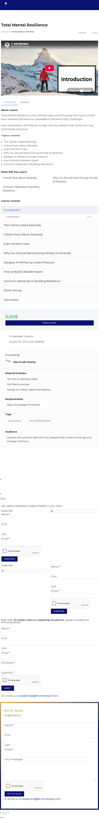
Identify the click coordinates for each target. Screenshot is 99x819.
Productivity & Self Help (23, 32)
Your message (13, 759)
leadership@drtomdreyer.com (39, 695)
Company (8, 662)
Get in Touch (14, 794)
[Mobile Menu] (92, 5)
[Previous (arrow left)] (1, 817)
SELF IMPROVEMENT (40, 421)
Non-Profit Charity (25, 362)
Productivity (14, 421)
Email (5, 538)
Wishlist (82, 33)
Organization (13, 715)
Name (6, 514)
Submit (7, 688)
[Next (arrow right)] (3, 817)
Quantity (7, 672)
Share (95, 33)
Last (4, 534)
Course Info (10, 102)
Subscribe (9, 559)
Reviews (25, 102)
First (4, 524)
